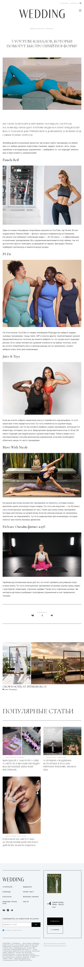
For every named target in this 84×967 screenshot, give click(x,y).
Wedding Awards (31, 897)
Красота (50, 28)
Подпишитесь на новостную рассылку (21, 919)
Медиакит (27, 887)
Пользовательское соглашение (55, 943)
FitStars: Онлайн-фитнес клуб (24, 527)
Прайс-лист (28, 892)
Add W (26, 901)
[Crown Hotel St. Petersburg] (38, 687)
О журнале (64, 3)
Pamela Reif (11, 160)
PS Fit (7, 254)
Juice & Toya (11, 356)
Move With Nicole (15, 447)
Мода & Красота (37, 28)
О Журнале (7, 887)
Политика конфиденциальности (55, 945)
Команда (7, 892)
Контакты (74, 3)
